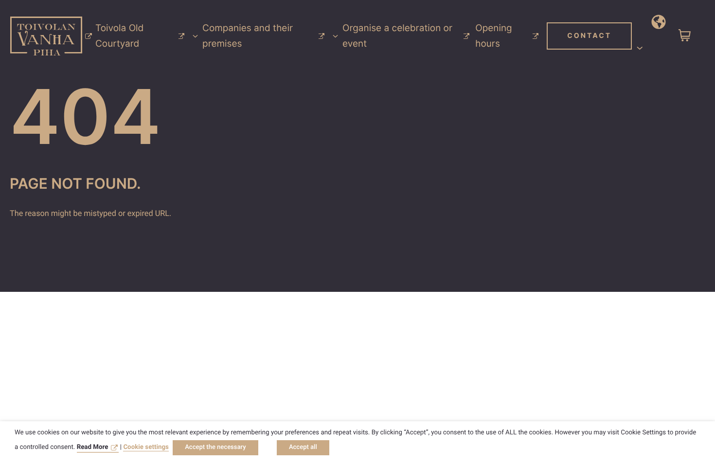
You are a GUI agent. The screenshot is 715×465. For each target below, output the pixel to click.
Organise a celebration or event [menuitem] (397, 35)
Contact (589, 36)
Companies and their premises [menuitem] (247, 35)
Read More (92, 447)
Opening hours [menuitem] (493, 35)
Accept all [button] (303, 447)
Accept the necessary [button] (215, 447)
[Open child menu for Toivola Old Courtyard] (195, 36)
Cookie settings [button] (146, 447)
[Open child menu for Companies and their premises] (335, 36)
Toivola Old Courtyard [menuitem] (119, 35)
